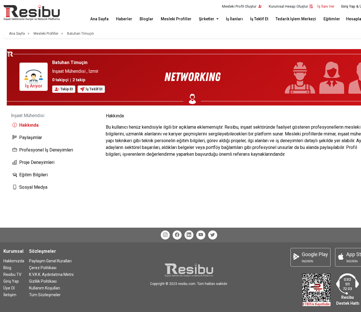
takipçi (60, 80)
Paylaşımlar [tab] (30, 137)
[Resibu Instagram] (165, 235)
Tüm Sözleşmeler (45, 295)
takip (78, 80)
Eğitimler (331, 19)
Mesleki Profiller (176, 19)
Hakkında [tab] (29, 125)
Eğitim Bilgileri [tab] (33, 174)
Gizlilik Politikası (43, 281)
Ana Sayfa (99, 19)
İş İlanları (234, 19)
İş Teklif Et (259, 19)
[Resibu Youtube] (200, 235)
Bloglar (146, 19)
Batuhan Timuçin (80, 34)
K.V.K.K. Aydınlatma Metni (51, 274)
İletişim (9, 295)
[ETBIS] (316, 289)
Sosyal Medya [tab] (33, 187)
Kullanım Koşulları (44, 288)
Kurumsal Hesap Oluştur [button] (288, 6)
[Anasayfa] (31, 13)
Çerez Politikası (42, 267)
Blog (7, 267)
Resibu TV (12, 274)
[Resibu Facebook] (177, 235)
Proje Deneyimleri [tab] (36, 162)
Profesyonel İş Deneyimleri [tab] (46, 150)
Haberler (124, 19)
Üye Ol (9, 288)
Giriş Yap (11, 281)
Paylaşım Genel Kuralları (50, 261)
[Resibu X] (212, 235)
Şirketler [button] (207, 19)
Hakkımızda (13, 261)
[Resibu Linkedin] (188, 235)
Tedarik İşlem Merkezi (296, 19)
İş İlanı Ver (325, 6)
